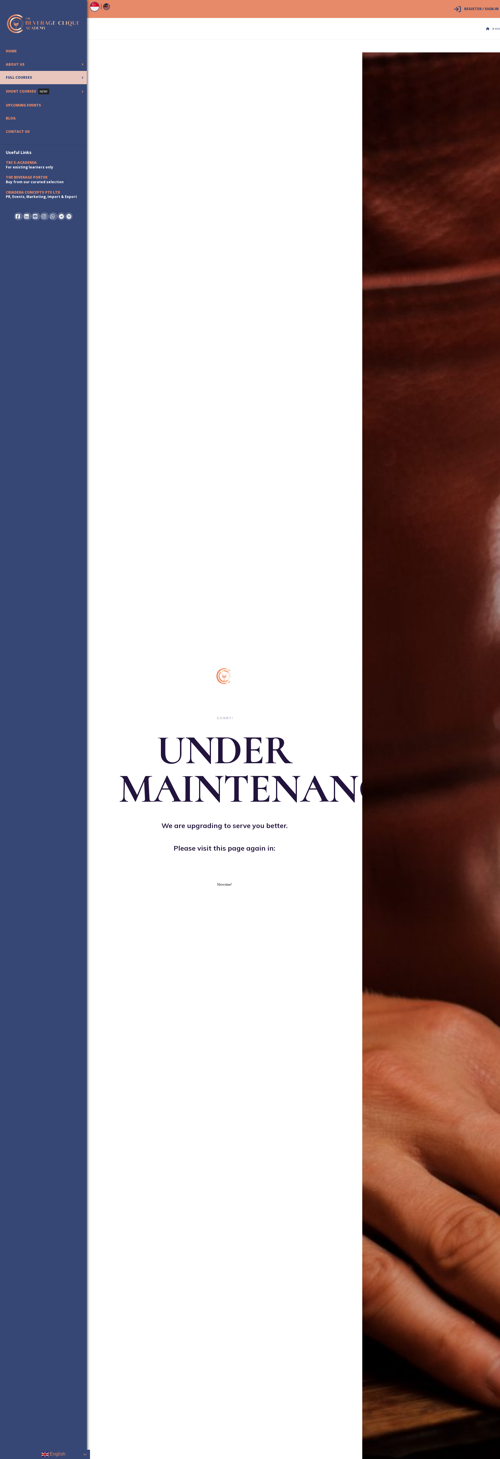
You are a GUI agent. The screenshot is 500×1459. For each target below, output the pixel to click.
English (57, 1453)
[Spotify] (69, 216)
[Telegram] (61, 216)
